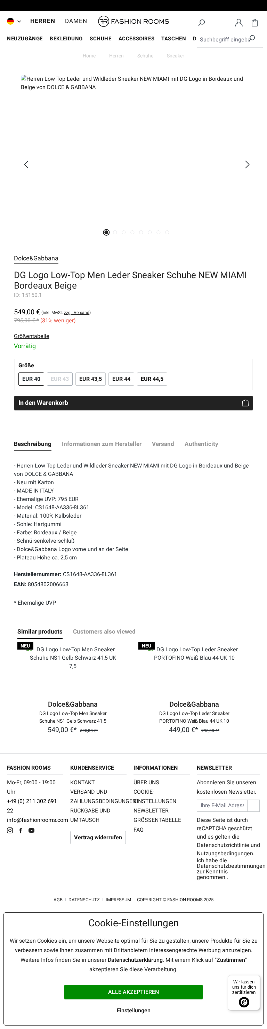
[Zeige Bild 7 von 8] (159, 232)
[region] (133, 164)
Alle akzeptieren (133, 992)
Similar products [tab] (40, 631)
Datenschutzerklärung (135, 960)
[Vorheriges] (26, 164)
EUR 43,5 (90, 379)
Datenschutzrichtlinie (223, 845)
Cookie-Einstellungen (155, 797)
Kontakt (82, 782)
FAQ (139, 830)
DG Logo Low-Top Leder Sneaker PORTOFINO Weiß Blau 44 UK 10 (194, 717)
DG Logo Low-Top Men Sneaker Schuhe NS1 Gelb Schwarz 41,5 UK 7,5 (73, 717)
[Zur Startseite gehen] (133, 21)
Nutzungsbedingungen (225, 853)
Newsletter (151, 811)
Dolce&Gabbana (36, 258)
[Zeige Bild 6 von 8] (150, 232)
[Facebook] (22, 831)
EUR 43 (62, 379)
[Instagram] (11, 831)
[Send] (253, 806)
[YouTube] (33, 831)
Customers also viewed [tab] (104, 631)
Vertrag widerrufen (98, 837)
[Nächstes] (247, 164)
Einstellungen (134, 1010)
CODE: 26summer (133, 6)
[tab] (32, 444)
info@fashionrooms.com (37, 820)
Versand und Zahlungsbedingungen (98, 797)
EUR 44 (121, 379)
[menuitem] (12, 21)
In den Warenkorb (43, 403)
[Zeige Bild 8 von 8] (167, 232)
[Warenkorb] (255, 21)
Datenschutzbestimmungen (231, 866)
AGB (58, 899)
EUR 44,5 (152, 379)
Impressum (118, 899)
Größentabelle (157, 820)
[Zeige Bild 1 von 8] (106, 232)
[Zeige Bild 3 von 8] (124, 232)
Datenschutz (84, 899)
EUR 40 (31, 379)
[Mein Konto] (239, 21)
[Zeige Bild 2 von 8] (115, 232)
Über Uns (146, 782)
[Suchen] (201, 21)
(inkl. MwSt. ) (66, 312)
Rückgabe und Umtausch (90, 815)
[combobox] (230, 40)
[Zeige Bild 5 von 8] (141, 232)
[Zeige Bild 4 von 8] (133, 232)
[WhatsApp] (43, 831)
